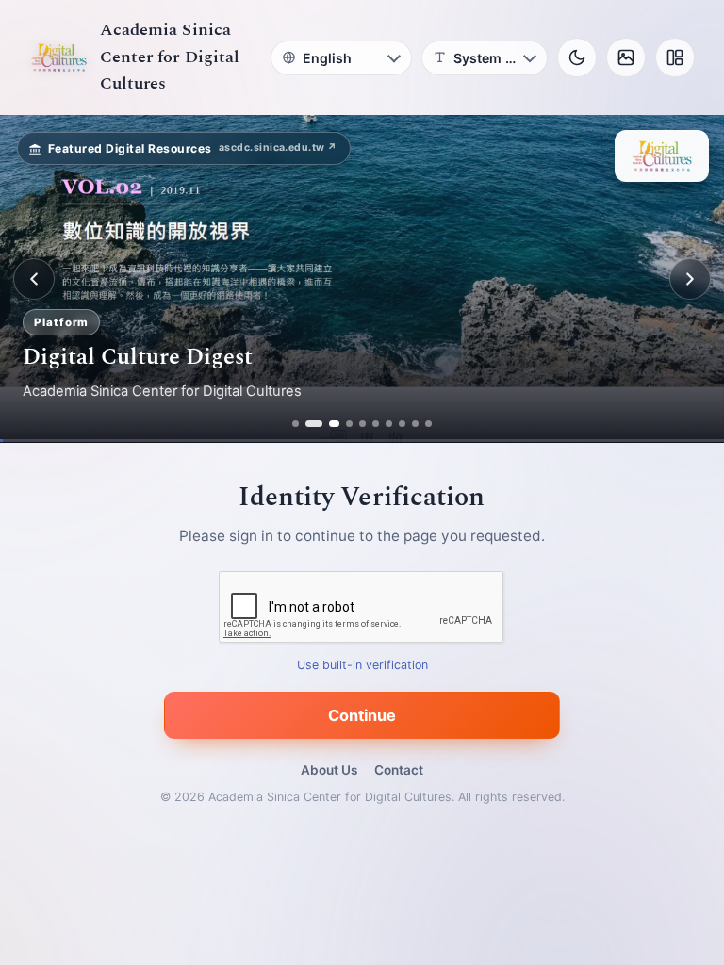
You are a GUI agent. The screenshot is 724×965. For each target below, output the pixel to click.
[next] (690, 279)
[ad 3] (329, 423)
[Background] (626, 57)
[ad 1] (295, 423)
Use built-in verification (362, 666)
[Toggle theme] (577, 57)
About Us (329, 769)
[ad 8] (402, 423)
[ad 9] (415, 423)
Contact (398, 769)
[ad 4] (349, 423)
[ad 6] (375, 423)
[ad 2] (308, 423)
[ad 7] (389, 423)
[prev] (34, 279)
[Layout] (675, 57)
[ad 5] (362, 423)
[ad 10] (428, 423)
